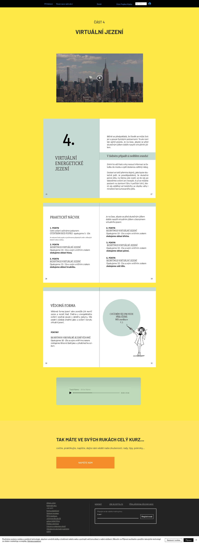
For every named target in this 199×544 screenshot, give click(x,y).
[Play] (70, 393)
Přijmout (189, 540)
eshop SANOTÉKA (53, 521)
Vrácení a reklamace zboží (56, 526)
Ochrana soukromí (34, 541)
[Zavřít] (196, 540)
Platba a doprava (53, 524)
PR (50, 531)
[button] (85, 462)
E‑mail (99, 514)
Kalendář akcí (52, 505)
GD (48, 531)
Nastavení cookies (173, 540)
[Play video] (100, 78)
